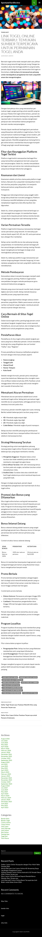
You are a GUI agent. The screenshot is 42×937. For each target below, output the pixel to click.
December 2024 (6, 778)
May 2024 (4, 792)
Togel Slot (5, 32)
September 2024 (6, 784)
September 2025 (6, 760)
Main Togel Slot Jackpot (11, 682)
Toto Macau (5, 838)
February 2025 (6, 774)
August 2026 (5, 739)
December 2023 (6, 801)
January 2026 (5, 752)
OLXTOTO (27, 932)
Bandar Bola (5, 818)
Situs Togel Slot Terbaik (30, 682)
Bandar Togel (5, 820)
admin (11, 56)
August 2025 (5, 762)
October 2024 (5, 782)
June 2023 (4, 803)
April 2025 (4, 770)
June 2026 (4, 743)
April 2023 (4, 807)
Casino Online (6, 822)
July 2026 (4, 741)
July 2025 (4, 764)
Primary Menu (39, 2)
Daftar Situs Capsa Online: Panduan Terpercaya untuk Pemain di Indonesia (19, 715)
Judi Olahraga (5, 828)
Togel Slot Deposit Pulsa (11, 685)
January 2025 (5, 776)
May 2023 (4, 805)
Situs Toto (4, 901)
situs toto (4, 923)
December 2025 (6, 754)
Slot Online (5, 832)
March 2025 (5, 772)
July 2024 (4, 788)
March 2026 (5, 748)
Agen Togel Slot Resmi (10, 677)
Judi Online (5, 830)
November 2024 (6, 780)
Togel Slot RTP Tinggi (30, 693)
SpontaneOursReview (10, 2)
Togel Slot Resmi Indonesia (11, 693)
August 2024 (5, 786)
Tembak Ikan (5, 834)
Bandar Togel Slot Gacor (28, 677)
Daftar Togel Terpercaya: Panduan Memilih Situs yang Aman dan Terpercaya (19, 704)
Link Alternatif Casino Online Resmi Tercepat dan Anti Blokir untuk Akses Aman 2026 (19, 881)
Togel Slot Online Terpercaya (12, 690)
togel (2, 915)
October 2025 (5, 758)
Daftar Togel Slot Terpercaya (12, 680)
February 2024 (6, 798)
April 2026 (4, 746)
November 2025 (6, 756)
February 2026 (6, 750)
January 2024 (5, 799)
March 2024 (5, 796)
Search (3, 851)
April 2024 (4, 794)
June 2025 (4, 766)
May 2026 (4, 744)
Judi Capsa (4, 826)
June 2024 (4, 790)
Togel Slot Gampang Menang (12, 687)
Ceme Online (5, 824)
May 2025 (4, 768)
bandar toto (5, 908)
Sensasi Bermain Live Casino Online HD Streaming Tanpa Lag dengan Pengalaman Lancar (20, 869)
